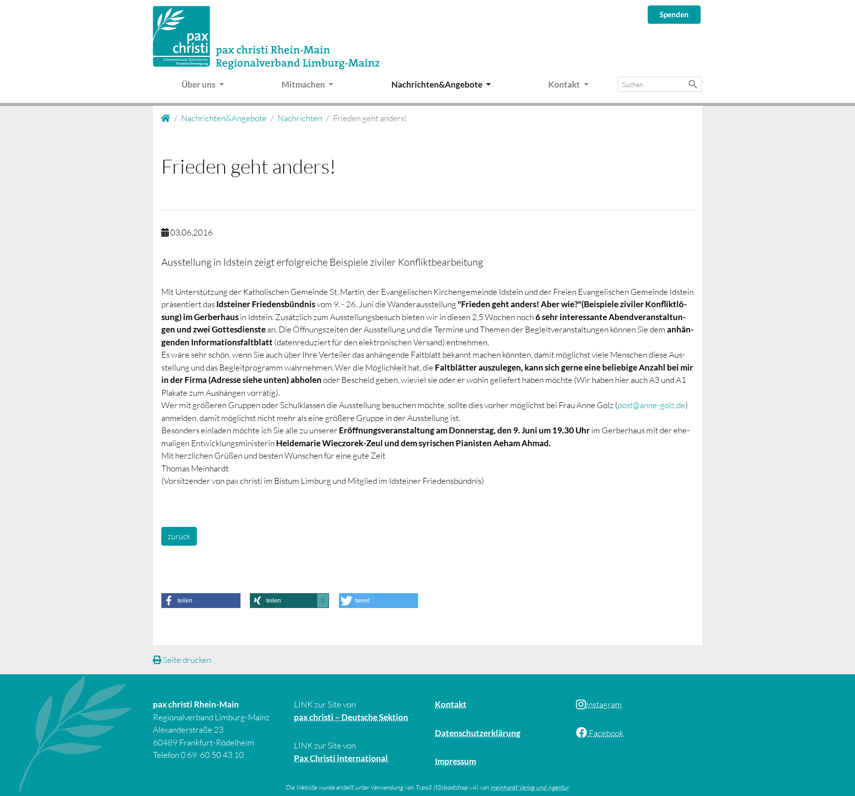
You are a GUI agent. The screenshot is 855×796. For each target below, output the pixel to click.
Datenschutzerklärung (478, 733)
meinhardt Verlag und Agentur (530, 787)
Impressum (455, 761)
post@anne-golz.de (651, 405)
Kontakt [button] (564, 84)
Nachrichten (300, 118)
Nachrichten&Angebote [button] (437, 84)
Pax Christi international (341, 758)
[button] (200, 600)
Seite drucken (186, 660)
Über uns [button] (199, 84)
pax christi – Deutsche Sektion (351, 717)
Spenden (674, 14)
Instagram (604, 704)
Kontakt (451, 704)
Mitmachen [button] (304, 84)
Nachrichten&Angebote (224, 118)
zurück (179, 536)
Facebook (605, 733)
